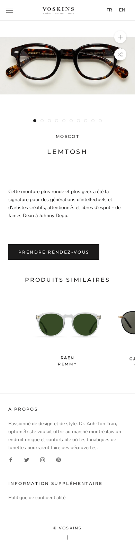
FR (109, 10)
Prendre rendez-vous (53, 252)
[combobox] (109, 10)
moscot (67, 136)
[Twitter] (26, 459)
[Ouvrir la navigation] (9, 10)
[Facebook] (10, 459)
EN (122, 10)
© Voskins (67, 528)
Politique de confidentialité (36, 497)
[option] (122, 10)
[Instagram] (42, 459)
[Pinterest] (58, 459)
